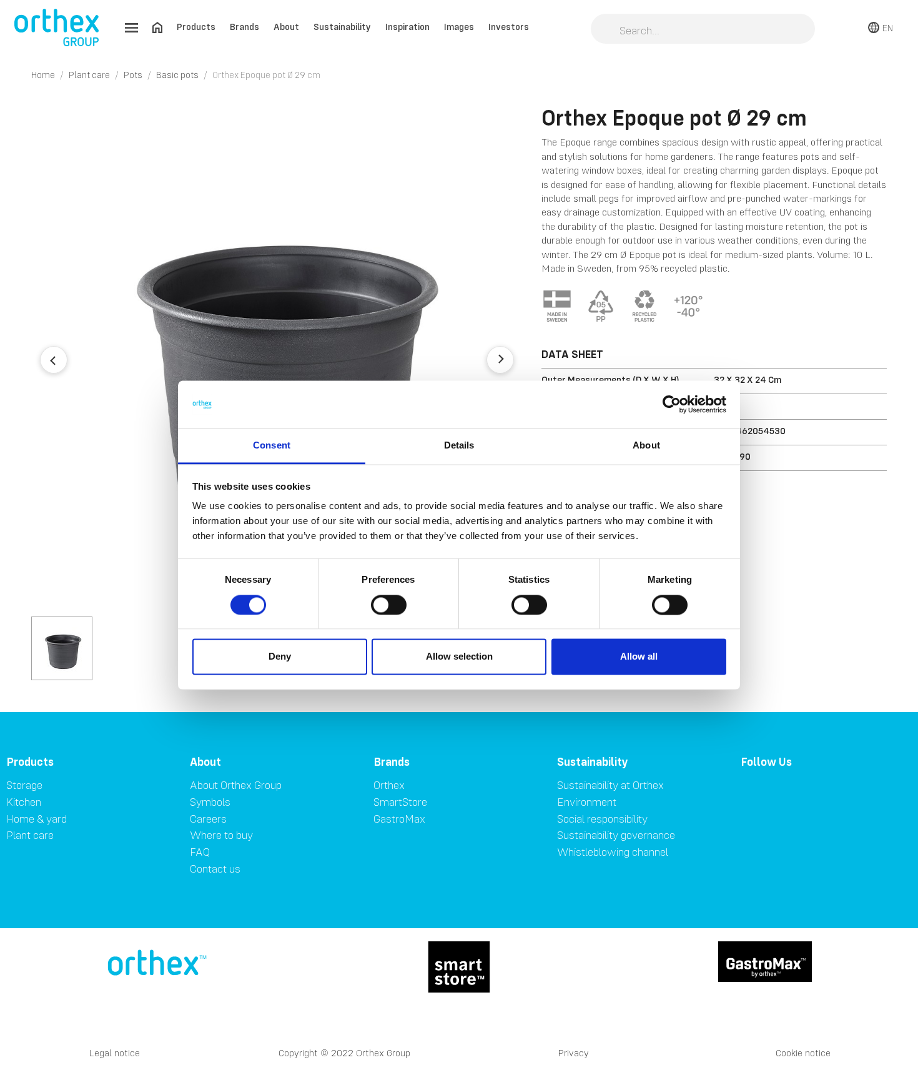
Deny (280, 656)
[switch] (389, 605)
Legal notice (114, 1053)
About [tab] (646, 445)
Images (459, 26)
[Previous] (53, 360)
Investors (508, 26)
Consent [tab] (271, 445)
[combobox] (703, 30)
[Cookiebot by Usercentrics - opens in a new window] (671, 404)
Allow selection (459, 656)
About (286, 26)
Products (196, 26)
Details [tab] (459, 445)
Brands (244, 26)
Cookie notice (803, 1053)
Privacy (573, 1053)
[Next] (500, 360)
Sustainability (342, 26)
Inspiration (407, 26)
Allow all (639, 656)
